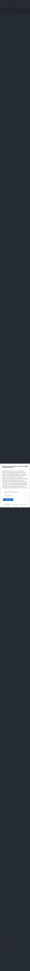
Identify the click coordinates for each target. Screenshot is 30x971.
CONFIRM (8, 499)
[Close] (27, 466)
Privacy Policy (23, 504)
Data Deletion (7, 504)
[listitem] (15, 492)
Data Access (15, 504)
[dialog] (15, 485)
